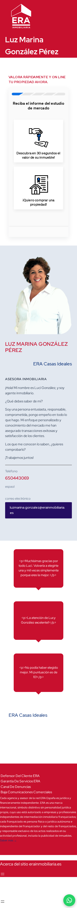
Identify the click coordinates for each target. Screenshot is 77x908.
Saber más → (8, 840)
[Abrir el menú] (2, 874)
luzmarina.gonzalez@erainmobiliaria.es (37, 510)
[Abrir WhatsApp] (69, 900)
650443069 (17, 478)
